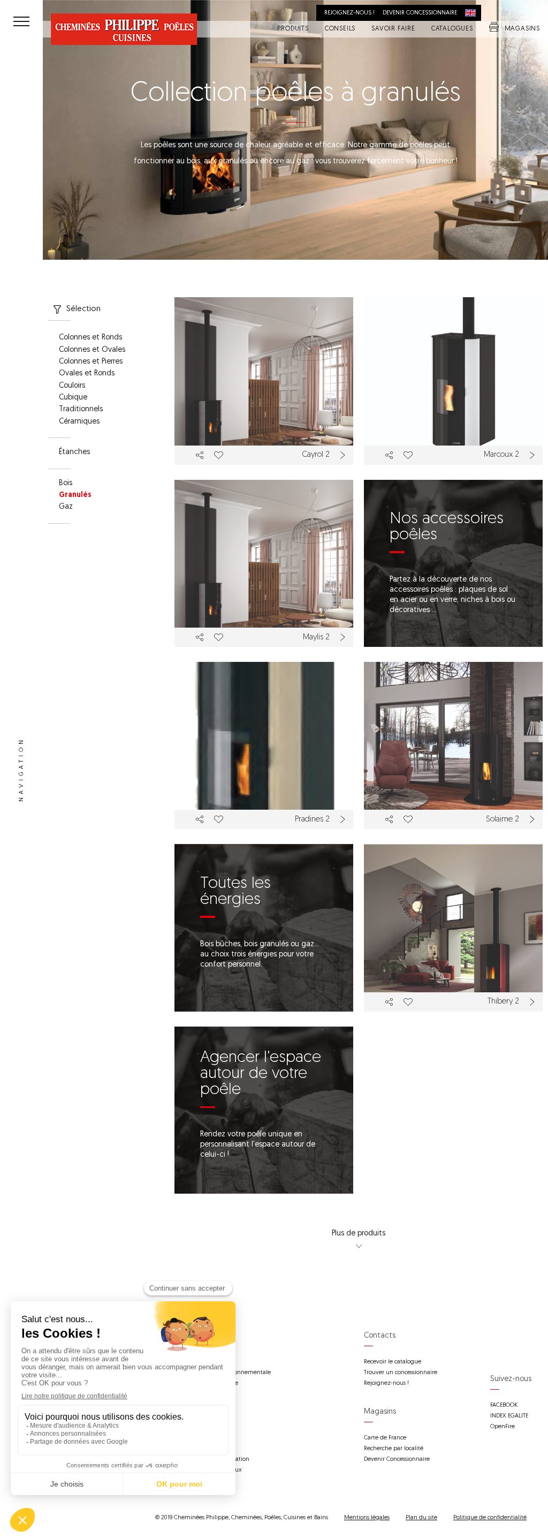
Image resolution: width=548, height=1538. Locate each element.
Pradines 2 (312, 820)
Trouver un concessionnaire (400, 1373)
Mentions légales (367, 1518)
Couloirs (72, 386)
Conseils (340, 29)
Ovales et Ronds (87, 374)
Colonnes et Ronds (90, 338)
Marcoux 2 (501, 455)
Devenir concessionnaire (420, 13)
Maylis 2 (316, 638)
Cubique (73, 398)
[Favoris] (218, 455)
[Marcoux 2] (453, 380)
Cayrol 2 (316, 455)
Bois (65, 483)
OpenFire (502, 1427)
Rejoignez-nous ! (349, 13)
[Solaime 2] (453, 745)
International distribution (473, 13)
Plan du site (421, 1518)
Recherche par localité (393, 1449)
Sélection (83, 309)
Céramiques (79, 422)
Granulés (75, 495)
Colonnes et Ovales (92, 350)
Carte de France (385, 1438)
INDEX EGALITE (509, 1416)
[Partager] (199, 455)
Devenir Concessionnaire (397, 1459)
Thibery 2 (503, 1002)
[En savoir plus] (344, 455)
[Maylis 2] (263, 563)
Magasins (522, 29)
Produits (292, 29)
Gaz (66, 507)
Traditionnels (81, 409)
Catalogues (452, 29)
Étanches (74, 452)
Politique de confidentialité (490, 1518)
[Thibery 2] (453, 927)
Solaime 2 (502, 820)
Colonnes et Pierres (91, 362)
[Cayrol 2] (263, 380)
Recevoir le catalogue (392, 1362)
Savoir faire (393, 29)
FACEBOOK (503, 1405)
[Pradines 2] (263, 745)
